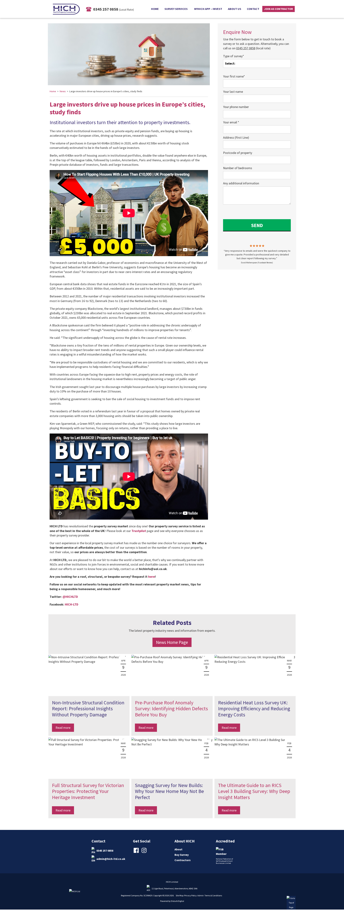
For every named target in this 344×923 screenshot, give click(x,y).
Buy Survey (182, 854)
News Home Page (172, 642)
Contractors (183, 860)
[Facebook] (136, 852)
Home (155, 9)
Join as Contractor (278, 9)
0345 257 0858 (104, 850)
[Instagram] (144, 852)
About (178, 849)
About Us (234, 9)
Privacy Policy (190, 895)
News (63, 91)
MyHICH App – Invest (208, 9)
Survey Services (176, 9)
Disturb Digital (177, 901)
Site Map (179, 895)
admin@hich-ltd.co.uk (110, 858)
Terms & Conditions (213, 895)
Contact (253, 9)
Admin (200, 895)
